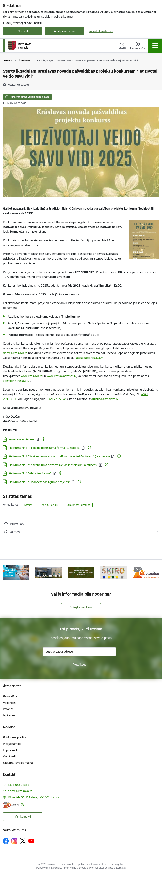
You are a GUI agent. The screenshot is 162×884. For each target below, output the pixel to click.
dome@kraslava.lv (20, 791)
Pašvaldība (10, 696)
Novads (28, 504)
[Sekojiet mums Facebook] (6, 841)
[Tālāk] (154, 572)
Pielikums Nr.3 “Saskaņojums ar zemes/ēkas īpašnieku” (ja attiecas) (52, 465)
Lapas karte (11, 750)
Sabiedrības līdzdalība (78, 504)
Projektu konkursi (49, 504)
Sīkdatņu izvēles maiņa (18, 763)
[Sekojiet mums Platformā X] (23, 841)
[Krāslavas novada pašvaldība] (19, 45)
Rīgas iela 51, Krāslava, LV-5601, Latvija (34, 797)
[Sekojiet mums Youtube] (31, 840)
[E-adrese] (11, 804)
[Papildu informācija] (43, 439)
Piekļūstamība (12, 744)
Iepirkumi (9, 715)
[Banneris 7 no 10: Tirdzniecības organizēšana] (81, 572)
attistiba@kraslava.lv (104, 399)
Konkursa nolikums (21, 439)
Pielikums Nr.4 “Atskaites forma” (29, 473)
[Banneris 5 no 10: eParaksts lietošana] (16, 572)
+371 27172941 (56, 399)
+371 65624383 (18, 785)
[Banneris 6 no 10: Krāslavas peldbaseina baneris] (48, 572)
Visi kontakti (23, 816)
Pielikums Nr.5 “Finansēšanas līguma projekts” (39, 482)
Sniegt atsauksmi (81, 607)
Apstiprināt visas (64, 31)
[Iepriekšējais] (8, 572)
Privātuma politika (15, 737)
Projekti (8, 709)
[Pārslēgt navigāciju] (155, 46)
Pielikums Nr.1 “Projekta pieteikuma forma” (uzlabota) (44, 448)
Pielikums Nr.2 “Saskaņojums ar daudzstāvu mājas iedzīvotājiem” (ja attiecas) (59, 456)
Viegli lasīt (9, 756)
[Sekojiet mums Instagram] (14, 841)
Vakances (9, 703)
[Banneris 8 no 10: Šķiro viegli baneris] (113, 572)
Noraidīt (23, 31)
